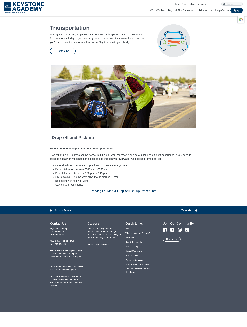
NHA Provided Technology (137, 264)
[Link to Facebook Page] (165, 230)
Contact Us (62, 51)
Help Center (222, 10)
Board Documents (133, 242)
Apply (237, 10)
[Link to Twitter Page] (172, 230)
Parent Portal (181, 4)
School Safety (131, 255)
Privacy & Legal (132, 246)
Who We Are (157, 10)
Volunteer (129, 237)
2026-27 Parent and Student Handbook (138, 270)
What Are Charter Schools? (137, 233)
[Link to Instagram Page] (180, 230)
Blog (127, 229)
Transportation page (66, 269)
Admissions (205, 10)
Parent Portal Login (134, 260)
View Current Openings (98, 244)
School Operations (133, 251)
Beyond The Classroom (181, 10)
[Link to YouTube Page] (187, 230)
